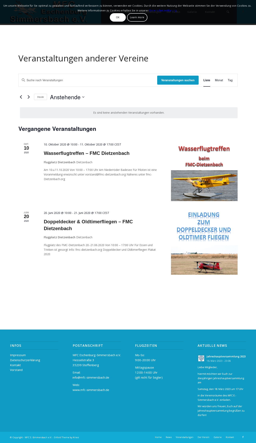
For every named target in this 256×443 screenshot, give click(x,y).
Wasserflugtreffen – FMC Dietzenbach (87, 153)
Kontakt (15, 365)
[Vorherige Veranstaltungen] (20, 97)
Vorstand (16, 370)
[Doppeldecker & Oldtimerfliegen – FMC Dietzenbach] (204, 243)
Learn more (137, 17)
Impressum (18, 355)
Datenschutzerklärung (25, 360)
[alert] (129, 112)
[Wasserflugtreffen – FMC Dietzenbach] (204, 171)
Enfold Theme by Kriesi (66, 437)
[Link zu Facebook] (243, 437)
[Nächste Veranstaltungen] (28, 97)
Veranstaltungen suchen (178, 80)
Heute (40, 96)
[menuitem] (158, 437)
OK (118, 17)
